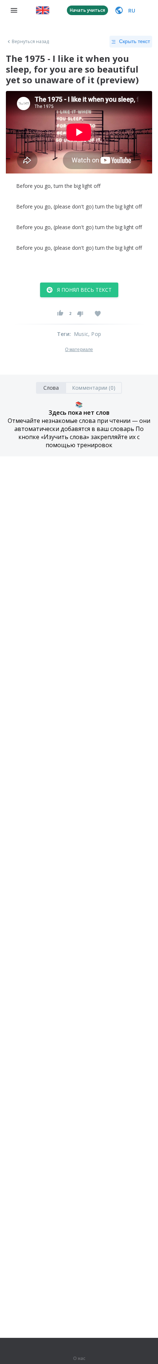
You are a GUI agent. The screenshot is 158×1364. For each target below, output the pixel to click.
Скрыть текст (134, 41)
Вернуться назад (30, 41)
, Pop (94, 333)
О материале (79, 349)
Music (81, 333)
